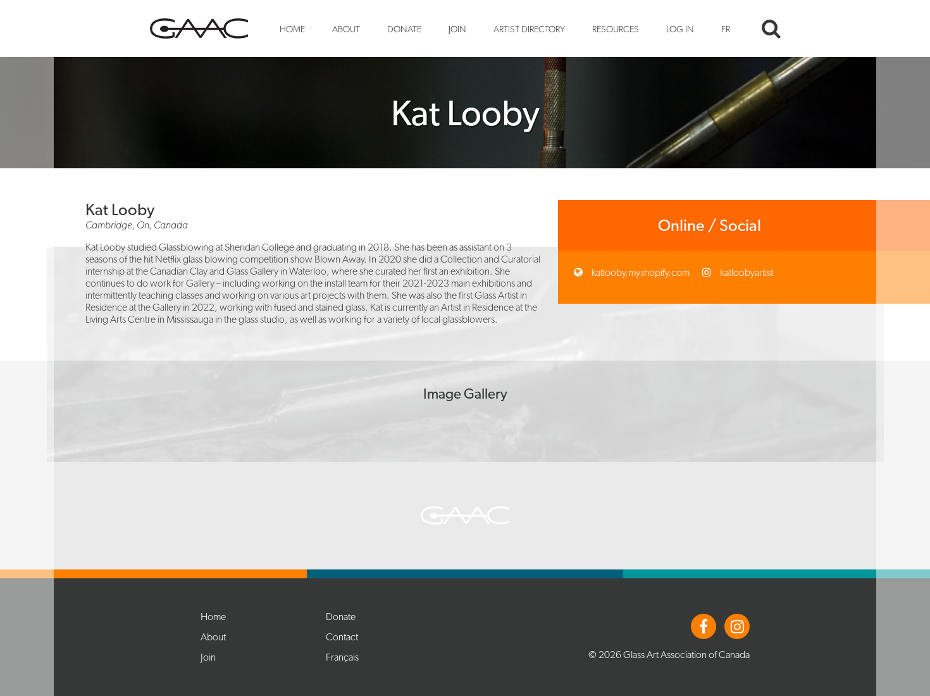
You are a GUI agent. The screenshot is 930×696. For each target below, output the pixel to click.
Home (292, 28)
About (346, 28)
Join (457, 28)
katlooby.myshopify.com (640, 272)
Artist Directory (529, 28)
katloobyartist (745, 272)
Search (771, 28)
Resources (615, 28)
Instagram (737, 626)
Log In (680, 28)
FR (725, 28)
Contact (342, 637)
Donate (404, 28)
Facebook (703, 626)
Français (342, 657)
